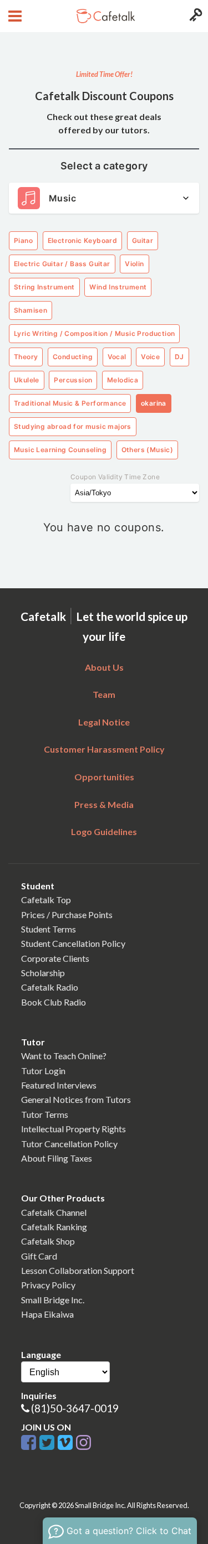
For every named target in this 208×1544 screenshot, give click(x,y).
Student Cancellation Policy (73, 943)
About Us (104, 667)
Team (104, 694)
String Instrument (44, 287)
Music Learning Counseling (60, 449)
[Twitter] (48, 1443)
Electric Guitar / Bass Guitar (62, 264)
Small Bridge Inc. (52, 1299)
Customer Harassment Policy (104, 749)
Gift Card (39, 1256)
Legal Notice (104, 722)
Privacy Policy (48, 1284)
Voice (150, 357)
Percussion (73, 380)
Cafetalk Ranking (54, 1226)
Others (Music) (147, 449)
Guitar (142, 240)
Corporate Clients (55, 958)
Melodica (122, 380)
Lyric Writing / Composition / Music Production (94, 333)
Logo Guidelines (104, 831)
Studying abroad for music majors (72, 426)
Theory (26, 357)
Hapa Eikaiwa (47, 1314)
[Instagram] (83, 1443)
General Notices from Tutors (76, 1099)
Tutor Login (43, 1070)
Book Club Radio (53, 1002)
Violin (134, 264)
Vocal (117, 357)
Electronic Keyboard (83, 240)
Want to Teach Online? (63, 1055)
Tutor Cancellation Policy (69, 1143)
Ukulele (26, 380)
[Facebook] (30, 1443)
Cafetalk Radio (49, 987)
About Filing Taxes (56, 1158)
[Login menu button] (194, 16)
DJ (179, 357)
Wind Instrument (117, 287)
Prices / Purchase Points (67, 914)
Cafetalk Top (46, 899)
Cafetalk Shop (48, 1241)
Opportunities (104, 776)
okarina (153, 403)
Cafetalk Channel (54, 1212)
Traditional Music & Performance (70, 403)
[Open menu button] (13, 16)
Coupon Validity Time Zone (115, 477)
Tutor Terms (44, 1114)
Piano (23, 240)
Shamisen (30, 310)
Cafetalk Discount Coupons (104, 95)
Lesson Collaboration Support (77, 1270)
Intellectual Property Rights (73, 1128)
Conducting (73, 357)
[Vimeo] (67, 1443)
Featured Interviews (59, 1085)
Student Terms (48, 929)
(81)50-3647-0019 (75, 1408)
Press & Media (104, 804)
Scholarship (43, 972)
